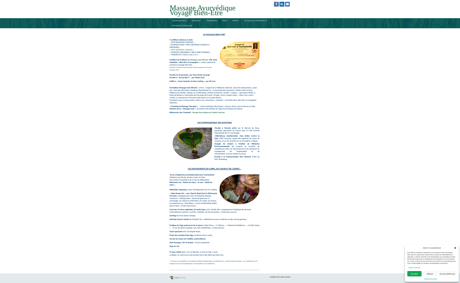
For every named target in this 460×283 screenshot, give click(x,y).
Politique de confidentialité (255, 21)
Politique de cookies (430, 279)
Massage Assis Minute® (199, 60)
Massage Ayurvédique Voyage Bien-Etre (203, 10)
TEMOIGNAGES (212, 21)
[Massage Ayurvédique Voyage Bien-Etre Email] (287, 4)
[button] (455, 248)
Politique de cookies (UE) (182, 26)
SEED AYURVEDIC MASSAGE (182, 50)
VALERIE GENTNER (179, 21)
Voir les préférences (447, 273)
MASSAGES (196, 21)
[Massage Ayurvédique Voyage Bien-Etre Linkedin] (281, 4)
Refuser (430, 273)
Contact (235, 21)
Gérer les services (414, 267)
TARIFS (224, 21)
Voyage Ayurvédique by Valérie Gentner (208, 113)
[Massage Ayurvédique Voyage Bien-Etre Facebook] (276, 4)
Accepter (414, 273)
